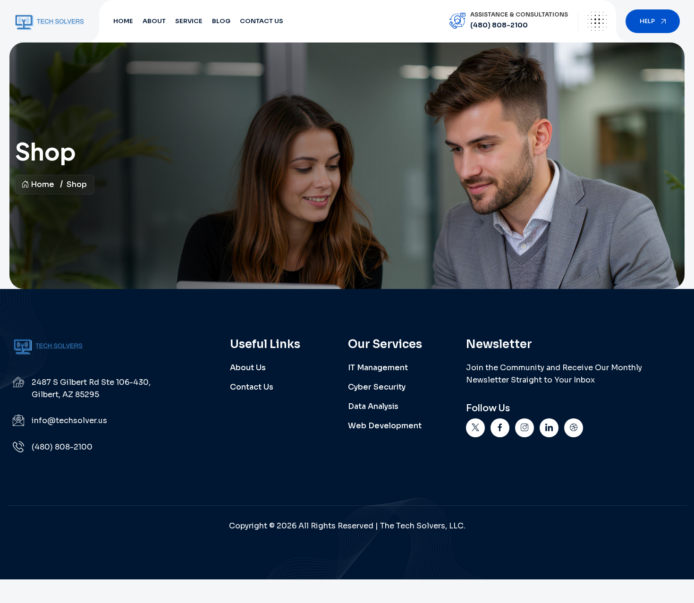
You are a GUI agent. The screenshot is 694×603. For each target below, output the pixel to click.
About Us (248, 368)
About (154, 21)
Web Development (385, 426)
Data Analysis (373, 406)
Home (123, 21)
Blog (221, 21)
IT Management (378, 368)
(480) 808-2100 (499, 25)
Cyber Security (377, 387)
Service (189, 21)
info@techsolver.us (69, 420)
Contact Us (261, 21)
